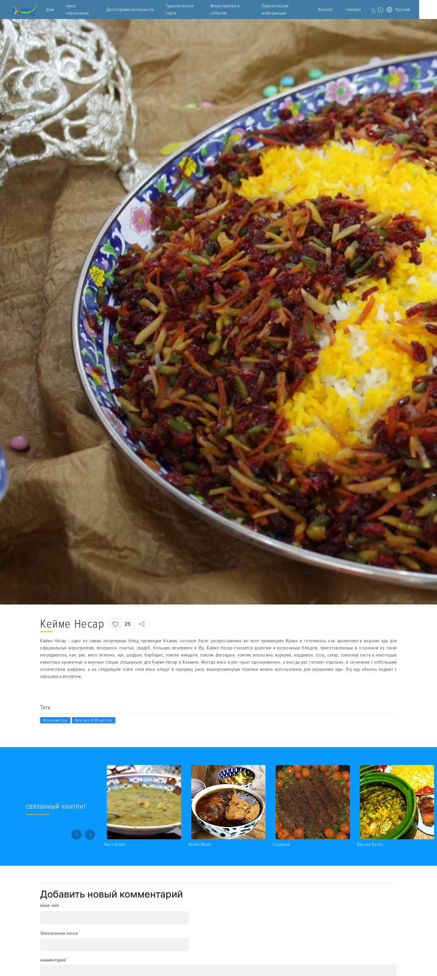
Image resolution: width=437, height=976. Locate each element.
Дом (50, 9)
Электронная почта (60, 933)
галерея (353, 9)
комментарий (54, 960)
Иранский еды (55, 720)
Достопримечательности (130, 9)
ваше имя (49, 905)
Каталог (326, 9)
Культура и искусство (93, 720)
